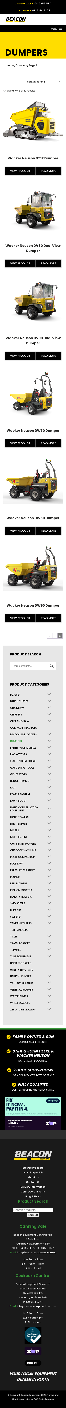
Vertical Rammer (21, 989)
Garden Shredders (23, 761)
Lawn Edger (18, 800)
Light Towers (19, 817)
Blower (15, 694)
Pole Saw (16, 863)
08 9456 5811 (43, 3)
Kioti (13, 787)
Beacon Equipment (31, 1395)
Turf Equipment (20, 956)
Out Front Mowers (23, 843)
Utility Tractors (21, 969)
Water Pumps (19, 996)
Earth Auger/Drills (23, 747)
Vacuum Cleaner (21, 983)
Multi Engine (18, 837)
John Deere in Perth (33, 1191)
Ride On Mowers (21, 890)
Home (10, 65)
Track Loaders (20, 943)
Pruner (15, 876)
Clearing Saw (19, 721)
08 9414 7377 (41, 10)
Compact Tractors (23, 727)
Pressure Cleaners (22, 870)
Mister (14, 830)
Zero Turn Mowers (23, 1009)
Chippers (16, 714)
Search (52, 666)
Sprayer (15, 910)
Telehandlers (19, 930)
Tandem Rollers (21, 923)
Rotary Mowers (21, 896)
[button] (54, 28)
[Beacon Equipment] (26, 19)
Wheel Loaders (20, 1002)
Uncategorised (20, 963)
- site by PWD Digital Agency (39, 1399)
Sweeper (15, 916)
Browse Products (33, 1168)
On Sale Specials (33, 1172)
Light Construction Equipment (24, 809)
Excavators (18, 754)
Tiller (14, 936)
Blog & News (33, 1196)
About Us (33, 1177)
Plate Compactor (22, 857)
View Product (20, 171)
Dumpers (21, 65)
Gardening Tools (22, 767)
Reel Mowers (18, 883)
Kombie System (20, 794)
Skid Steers (17, 903)
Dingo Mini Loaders (23, 734)
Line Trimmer (18, 823)
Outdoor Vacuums (23, 850)
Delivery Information (33, 1187)
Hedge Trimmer (20, 781)
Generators (18, 774)
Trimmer (15, 949)
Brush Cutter (19, 701)
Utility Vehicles (20, 976)
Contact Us (33, 1182)
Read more (48, 171)
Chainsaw (17, 708)
